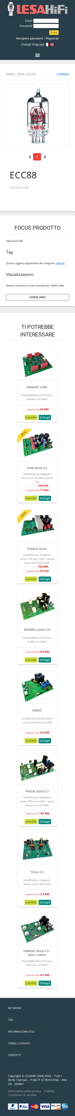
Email (29, 20)
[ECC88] (37, 115)
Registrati (52, 38)
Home (10, 74)
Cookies (49, 1091)
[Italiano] (47, 44)
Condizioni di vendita (22, 1095)
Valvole (60, 263)
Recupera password (29, 38)
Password (26, 26)
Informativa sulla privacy (24, 1091)
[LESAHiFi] (37, 9)
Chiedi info (37, 297)
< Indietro (62, 74)
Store (20, 74)
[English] (52, 44)
